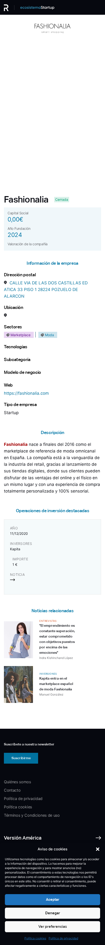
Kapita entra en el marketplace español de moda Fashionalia (56, 683)
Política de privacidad (63, 938)
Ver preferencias (52, 926)
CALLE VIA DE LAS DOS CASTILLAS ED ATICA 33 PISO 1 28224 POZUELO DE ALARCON (46, 289)
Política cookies (35, 938)
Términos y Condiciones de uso (32, 815)
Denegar (52, 913)
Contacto (12, 790)
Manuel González (51, 694)
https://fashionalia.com (26, 393)
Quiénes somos (17, 781)
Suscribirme (21, 758)
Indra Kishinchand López (56, 658)
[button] (97, 849)
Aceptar (52, 899)
